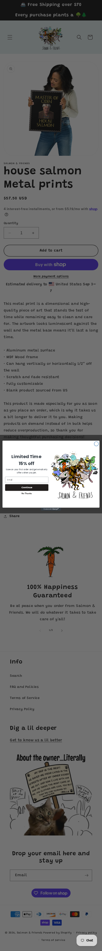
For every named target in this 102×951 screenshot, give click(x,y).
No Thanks (27, 493)
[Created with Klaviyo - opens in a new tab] (51, 508)
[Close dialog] (96, 444)
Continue (26, 487)
